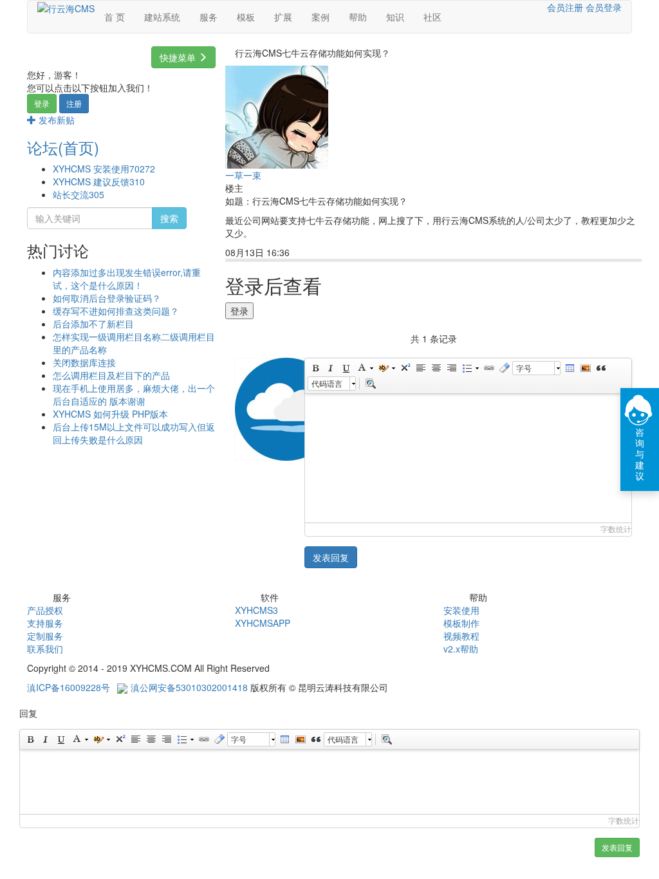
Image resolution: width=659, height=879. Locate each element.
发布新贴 (55, 119)
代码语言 (326, 383)
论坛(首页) (63, 147)
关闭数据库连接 (84, 362)
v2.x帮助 (460, 648)
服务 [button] (209, 16)
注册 (74, 103)
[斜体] (330, 368)
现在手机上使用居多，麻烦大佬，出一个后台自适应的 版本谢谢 (134, 394)
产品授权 (45, 610)
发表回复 (331, 557)
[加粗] (314, 368)
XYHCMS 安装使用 (104, 168)
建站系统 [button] (162, 16)
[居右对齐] (451, 368)
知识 (395, 16)
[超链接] (488, 368)
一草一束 (243, 175)
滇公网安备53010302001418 (189, 687)
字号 (524, 367)
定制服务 (45, 635)
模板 (246, 16)
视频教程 (461, 635)
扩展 (283, 16)
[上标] (404, 368)
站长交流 (78, 194)
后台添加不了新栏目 (93, 323)
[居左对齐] (420, 368)
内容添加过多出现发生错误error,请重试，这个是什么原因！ (127, 278)
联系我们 (45, 648)
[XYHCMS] (66, 7)
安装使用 (461, 610)
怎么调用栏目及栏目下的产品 (111, 375)
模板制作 (461, 622)
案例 (320, 16)
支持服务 (45, 622)
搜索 (169, 218)
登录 (42, 103)
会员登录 (604, 7)
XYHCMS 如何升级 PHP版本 (110, 413)
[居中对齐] (435, 368)
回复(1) (316, 253)
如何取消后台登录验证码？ (107, 297)
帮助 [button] (358, 16)
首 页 (114, 16)
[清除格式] (503, 368)
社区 (432, 16)
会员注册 (565, 7)
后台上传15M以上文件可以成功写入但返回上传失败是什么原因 (134, 433)
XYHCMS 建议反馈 (99, 181)
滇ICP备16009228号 (68, 687)
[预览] (370, 383)
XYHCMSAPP (262, 622)
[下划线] (345, 368)
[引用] (600, 368)
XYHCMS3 (256, 610)
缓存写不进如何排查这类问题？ (116, 310)
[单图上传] (585, 368)
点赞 (354, 253)
